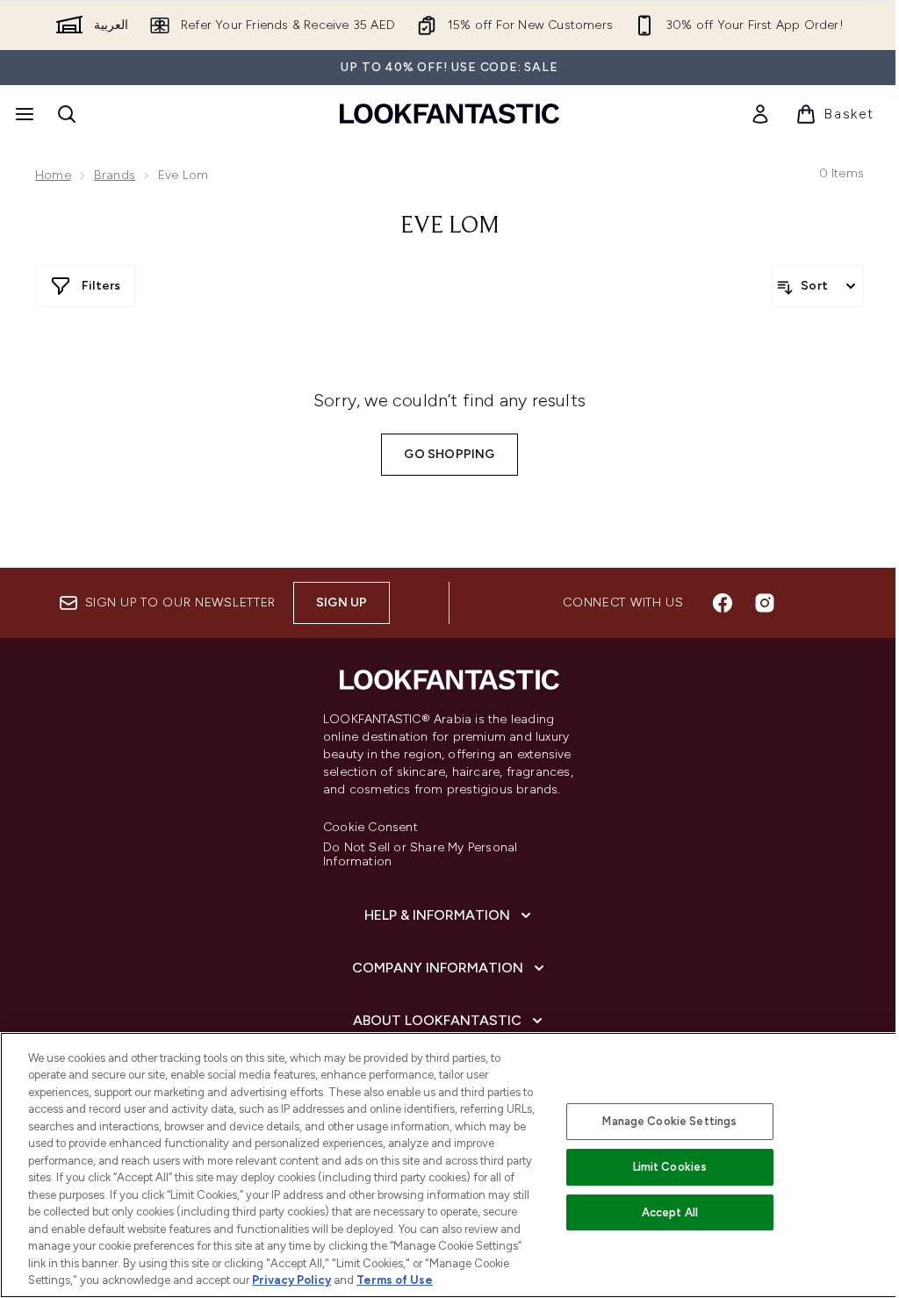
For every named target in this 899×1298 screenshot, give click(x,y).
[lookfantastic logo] (449, 114)
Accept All (670, 1212)
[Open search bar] (67, 114)
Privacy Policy (291, 1280)
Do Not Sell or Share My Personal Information (420, 855)
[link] (760, 114)
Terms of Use (394, 1280)
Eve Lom (450, 226)
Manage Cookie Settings (669, 1121)
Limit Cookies (670, 1166)
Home (53, 175)
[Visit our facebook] (722, 603)
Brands (114, 175)
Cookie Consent (370, 828)
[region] (449, 1165)
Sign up (341, 602)
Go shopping (449, 454)
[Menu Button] (23, 114)
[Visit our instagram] (765, 603)
